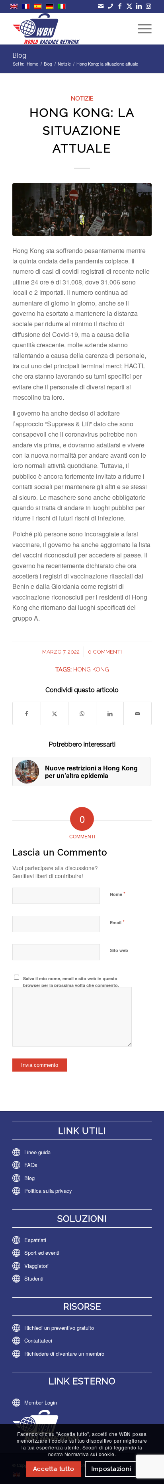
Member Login (40, 1402)
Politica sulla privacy (48, 1190)
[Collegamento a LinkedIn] (139, 6)
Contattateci (38, 1340)
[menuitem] (141, 29)
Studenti (33, 1278)
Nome (117, 894)
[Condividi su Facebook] (27, 713)
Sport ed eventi (41, 1252)
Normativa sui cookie (89, 1454)
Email (117, 922)
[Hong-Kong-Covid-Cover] (82, 209)
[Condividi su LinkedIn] (110, 713)
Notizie (82, 98)
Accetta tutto (53, 1468)
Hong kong (91, 669)
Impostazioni (111, 1468)
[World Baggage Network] (68, 29)
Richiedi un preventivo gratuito (59, 1327)
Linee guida (37, 1152)
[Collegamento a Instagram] (149, 6)
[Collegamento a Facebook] (120, 6)
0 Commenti (105, 651)
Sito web (119, 950)
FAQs (30, 1165)
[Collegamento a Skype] (110, 6)
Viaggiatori (36, 1265)
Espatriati (35, 1240)
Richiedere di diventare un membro (64, 1353)
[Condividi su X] (54, 713)
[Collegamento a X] (130, 6)
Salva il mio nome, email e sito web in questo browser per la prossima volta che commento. (71, 981)
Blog (19, 55)
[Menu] (141, 29)
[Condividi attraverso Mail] (137, 713)
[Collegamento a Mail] (101, 6)
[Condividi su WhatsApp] (82, 713)
